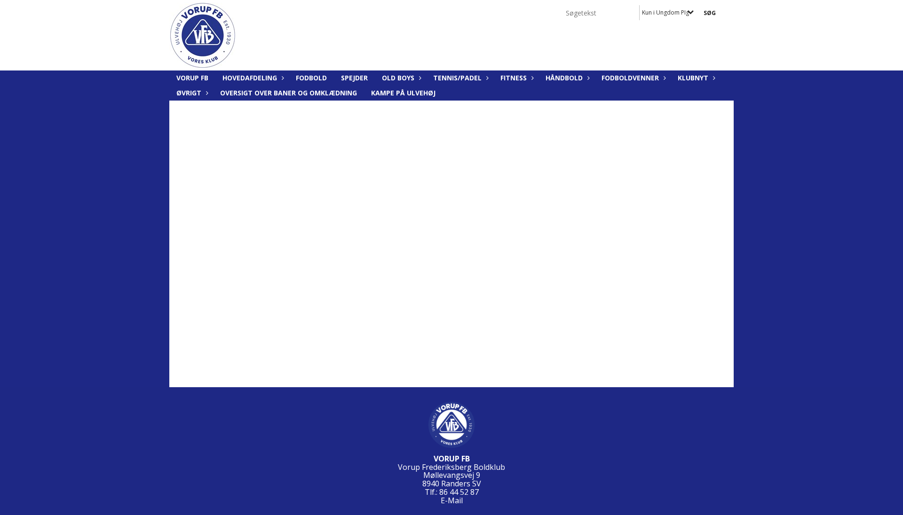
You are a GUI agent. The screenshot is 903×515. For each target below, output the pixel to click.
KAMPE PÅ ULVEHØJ (403, 92)
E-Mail (452, 500)
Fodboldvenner (630, 77)
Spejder (354, 77)
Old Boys (398, 77)
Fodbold (311, 77)
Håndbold (564, 77)
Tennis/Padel (457, 77)
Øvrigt (188, 92)
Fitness (513, 77)
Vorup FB (192, 77)
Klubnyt (693, 77)
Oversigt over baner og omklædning (288, 92)
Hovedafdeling (249, 77)
